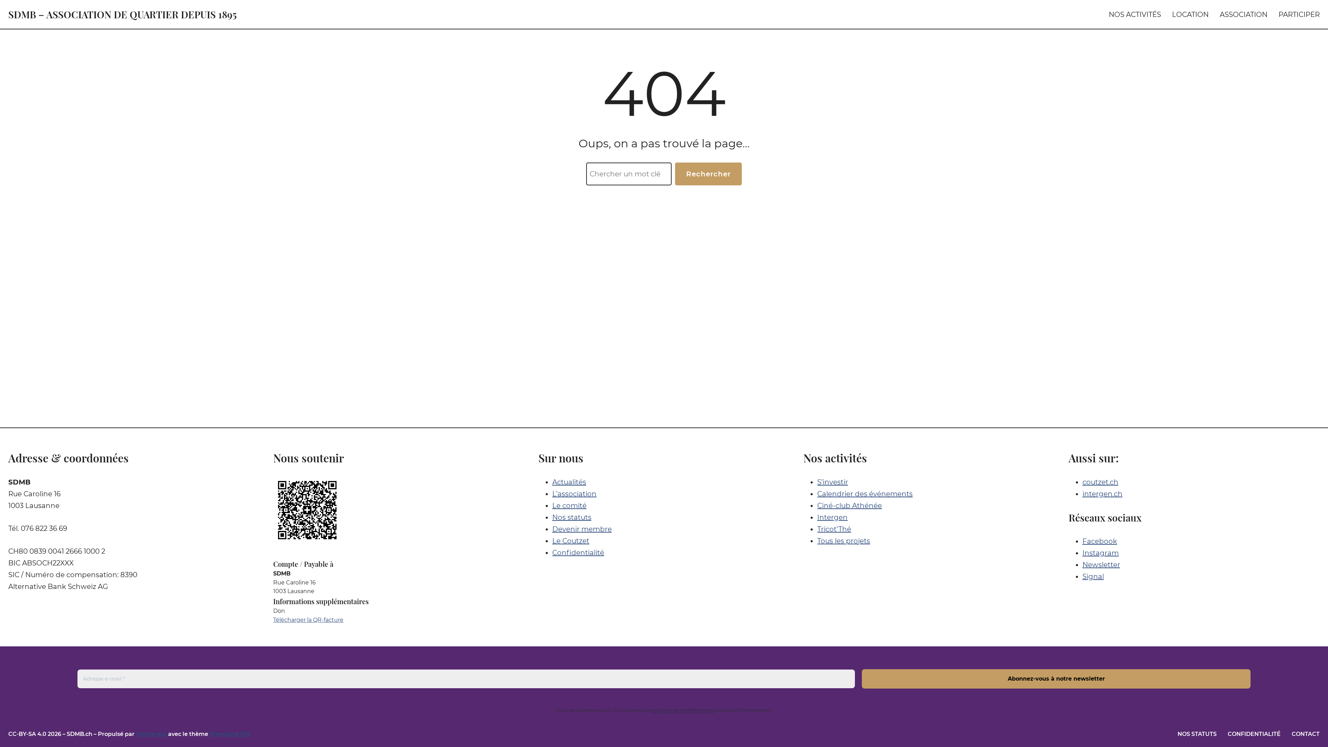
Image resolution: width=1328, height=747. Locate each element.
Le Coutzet (570, 541)
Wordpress (151, 734)
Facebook (1099, 541)
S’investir (832, 482)
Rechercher (708, 174)
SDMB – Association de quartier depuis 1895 (122, 14)
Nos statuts (571, 517)
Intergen (832, 517)
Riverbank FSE (230, 734)
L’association (574, 494)
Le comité (569, 505)
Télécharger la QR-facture (308, 620)
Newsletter (1101, 565)
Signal (1093, 576)
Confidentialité (578, 552)
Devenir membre (582, 529)
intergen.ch (1102, 494)
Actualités (569, 482)
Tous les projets (843, 541)
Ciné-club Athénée (849, 505)
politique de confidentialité (682, 710)
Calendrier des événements (865, 494)
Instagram (1100, 553)
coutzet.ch (1100, 482)
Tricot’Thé (834, 529)
